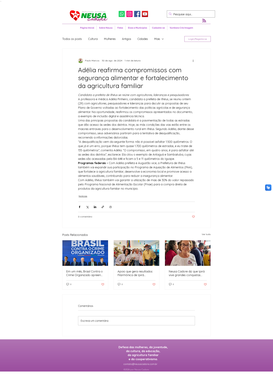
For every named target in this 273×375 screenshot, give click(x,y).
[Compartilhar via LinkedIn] (95, 206)
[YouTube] (145, 14)
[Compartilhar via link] (102, 206)
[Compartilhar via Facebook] (79, 206)
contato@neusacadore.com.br (140, 364)
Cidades (142, 39)
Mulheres (110, 39)
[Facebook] (137, 14)
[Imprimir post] (110, 206)
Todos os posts (72, 39)
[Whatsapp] (122, 14)
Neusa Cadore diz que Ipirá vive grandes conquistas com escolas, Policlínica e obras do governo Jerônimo (187, 273)
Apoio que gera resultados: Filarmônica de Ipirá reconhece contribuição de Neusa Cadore (135, 273)
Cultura (93, 39)
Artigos (126, 39)
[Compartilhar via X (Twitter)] (87, 206)
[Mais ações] (193, 60)
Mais (157, 39)
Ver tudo (206, 234)
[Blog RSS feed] (204, 21)
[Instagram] (129, 14)
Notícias (83, 196)
